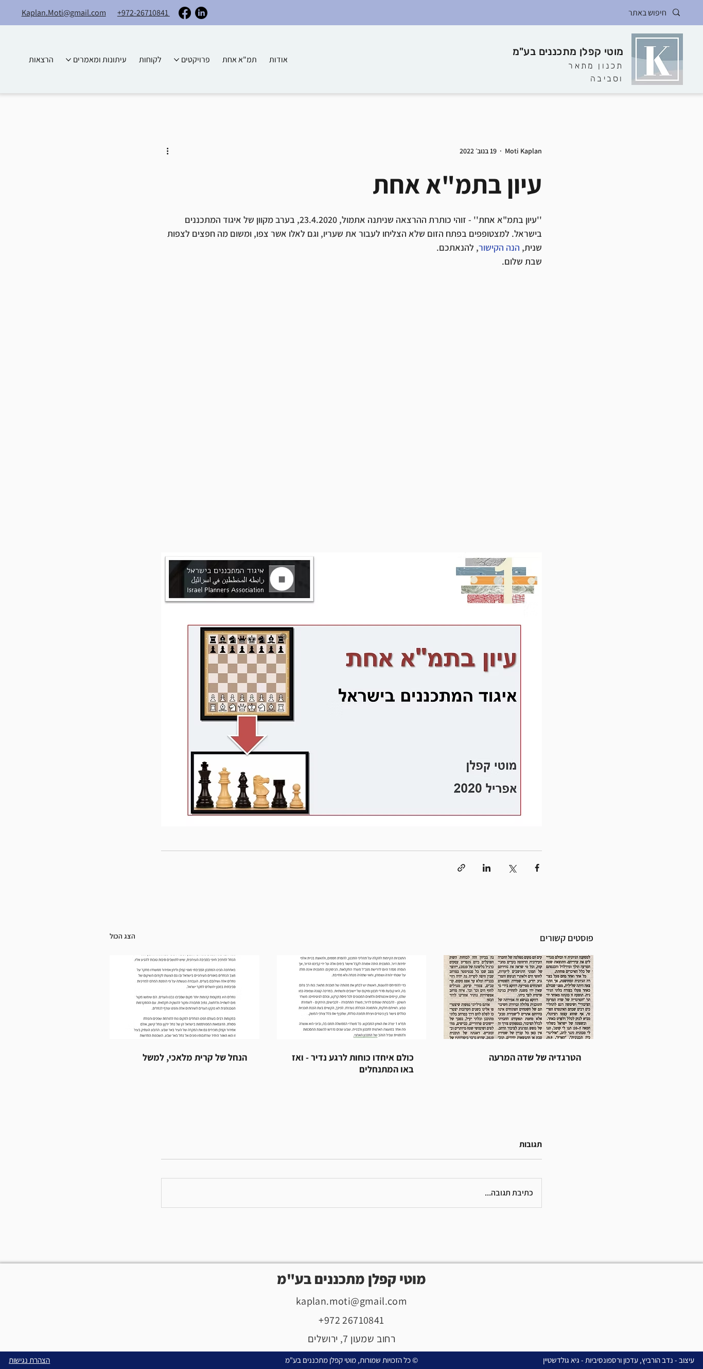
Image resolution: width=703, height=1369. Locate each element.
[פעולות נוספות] (167, 151)
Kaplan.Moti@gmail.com (64, 12)
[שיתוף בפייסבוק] (537, 868)
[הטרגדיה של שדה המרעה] (518, 997)
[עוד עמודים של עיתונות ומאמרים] (68, 59)
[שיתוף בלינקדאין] (486, 868)
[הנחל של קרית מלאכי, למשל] (184, 997)
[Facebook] (185, 13)
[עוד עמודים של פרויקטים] (176, 59)
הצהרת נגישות (29, 1360)
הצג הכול (122, 936)
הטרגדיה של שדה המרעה (535, 1057)
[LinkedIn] (201, 13)
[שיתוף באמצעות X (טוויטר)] (512, 868)
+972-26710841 (143, 12)
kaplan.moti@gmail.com (351, 1301)
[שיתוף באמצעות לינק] (461, 868)
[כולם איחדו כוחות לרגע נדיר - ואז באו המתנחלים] (352, 997)
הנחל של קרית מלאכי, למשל (195, 1057)
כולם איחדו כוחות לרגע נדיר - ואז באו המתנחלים (353, 1063)
